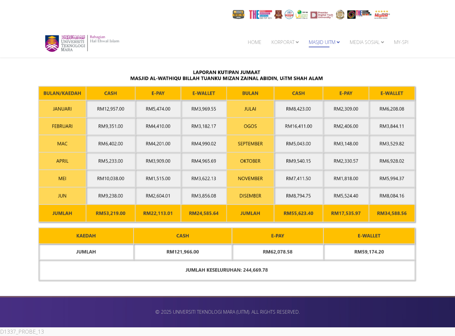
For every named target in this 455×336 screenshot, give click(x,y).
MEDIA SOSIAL (365, 42)
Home (254, 42)
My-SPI (401, 42)
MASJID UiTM (322, 42)
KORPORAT (282, 42)
